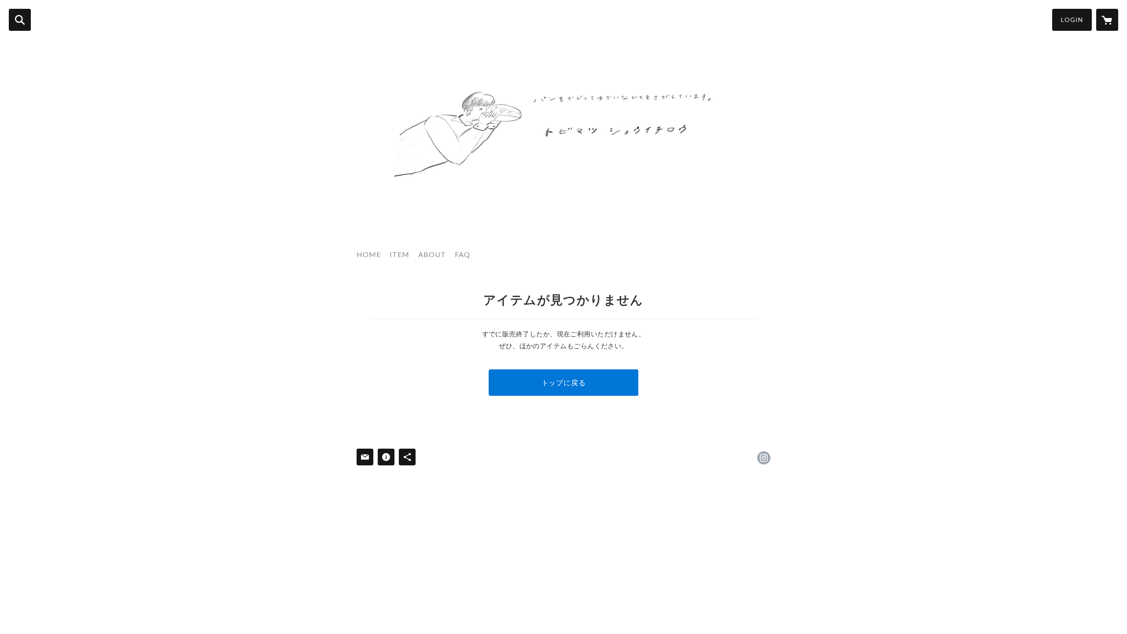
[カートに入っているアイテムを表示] (1107, 20)
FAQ (462, 254)
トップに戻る (563, 382)
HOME (369, 254)
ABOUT (432, 254)
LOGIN (1072, 19)
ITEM (399, 254)
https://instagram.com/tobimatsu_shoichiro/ (763, 457)
